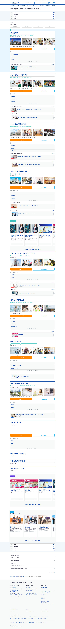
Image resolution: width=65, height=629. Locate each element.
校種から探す (13, 563)
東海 (21, 594)
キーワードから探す (45, 609)
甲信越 (19, 594)
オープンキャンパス (48, 5)
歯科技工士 (43, 592)
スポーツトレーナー (44, 594)
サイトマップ (12, 622)
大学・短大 (33, 5)
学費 (49, 26)
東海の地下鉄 (26, 576)
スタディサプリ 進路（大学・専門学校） (15, 576)
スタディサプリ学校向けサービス (15, 618)
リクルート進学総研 (24, 618)
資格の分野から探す (15, 557)
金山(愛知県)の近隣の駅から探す (17, 565)
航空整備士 (43, 601)
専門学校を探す (28, 587)
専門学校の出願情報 (29, 590)
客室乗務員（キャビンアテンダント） (47, 599)
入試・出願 (53, 5)
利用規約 (16, 622)
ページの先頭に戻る (52, 572)
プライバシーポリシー (22, 622)
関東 (16, 594)
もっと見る (52, 64)
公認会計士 (43, 598)
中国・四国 (35, 594)
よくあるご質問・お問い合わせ (42, 622)
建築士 (48, 601)
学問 (27, 5)
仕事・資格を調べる (44, 587)
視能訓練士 (48, 592)
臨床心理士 (50, 591)
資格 (38, 26)
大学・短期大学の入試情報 (14, 590)
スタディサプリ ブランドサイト (15, 616)
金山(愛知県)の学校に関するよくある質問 (19, 568)
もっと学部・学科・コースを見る (32, 61)
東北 (13, 594)
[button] (54, 118)
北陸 (29, 594)
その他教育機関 (42, 5)
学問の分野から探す (15, 560)
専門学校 (37, 5)
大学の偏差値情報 (12, 591)
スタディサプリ (23, 616)
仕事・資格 (24, 5)
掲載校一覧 (27, 609)
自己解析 (18, 5)
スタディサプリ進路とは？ (14, 609)
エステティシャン (44, 591)
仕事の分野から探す (15, 555)
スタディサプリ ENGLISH (31, 616)
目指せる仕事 (15, 26)
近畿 (31, 594)
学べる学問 (26, 26)
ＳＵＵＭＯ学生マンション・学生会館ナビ (40, 618)
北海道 (11, 594)
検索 (34, 3)
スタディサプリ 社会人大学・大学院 (41, 616)
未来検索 (14, 5)
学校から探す (22, 576)
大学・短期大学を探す (13, 587)
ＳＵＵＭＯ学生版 (30, 618)
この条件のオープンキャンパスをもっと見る (32, 249)
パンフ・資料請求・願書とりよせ (31, 622)
